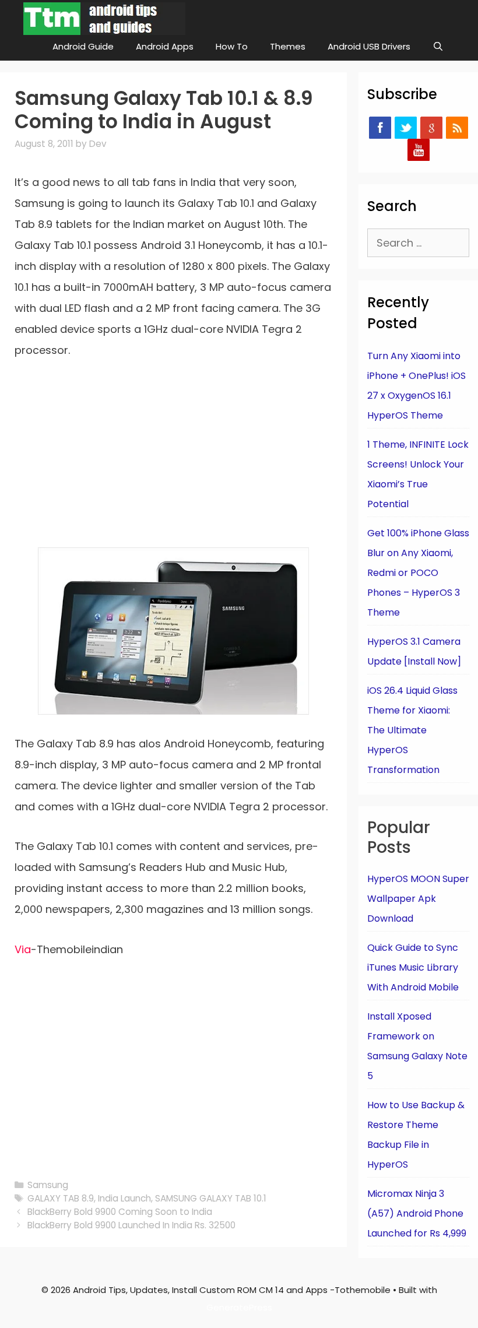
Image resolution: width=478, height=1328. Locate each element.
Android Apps (165, 46)
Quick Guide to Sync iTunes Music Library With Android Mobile (413, 967)
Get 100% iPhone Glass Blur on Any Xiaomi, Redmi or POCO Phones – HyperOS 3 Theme (418, 572)
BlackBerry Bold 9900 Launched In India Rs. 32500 (131, 1225)
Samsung (47, 1185)
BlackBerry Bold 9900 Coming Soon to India (119, 1212)
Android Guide (83, 46)
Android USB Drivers (369, 46)
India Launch (124, 1198)
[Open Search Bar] (438, 46)
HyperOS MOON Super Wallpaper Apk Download (418, 898)
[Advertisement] (173, 461)
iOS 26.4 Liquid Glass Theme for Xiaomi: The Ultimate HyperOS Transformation (412, 730)
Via (23, 949)
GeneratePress (239, 1307)
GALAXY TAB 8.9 (60, 1198)
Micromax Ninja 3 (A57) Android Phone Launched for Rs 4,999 (416, 1213)
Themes (287, 46)
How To (232, 46)
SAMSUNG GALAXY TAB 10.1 (210, 1198)
